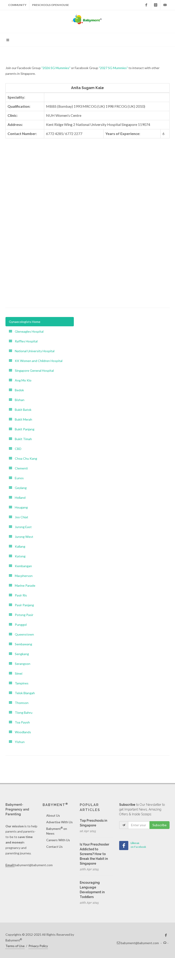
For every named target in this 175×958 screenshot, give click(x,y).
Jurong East (22, 527)
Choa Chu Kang (24, 458)
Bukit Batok (21, 410)
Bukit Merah (22, 419)
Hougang (20, 507)
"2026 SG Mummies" (56, 68)
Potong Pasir (22, 615)
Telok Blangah (23, 693)
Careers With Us (58, 840)
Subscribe (159, 825)
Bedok (18, 390)
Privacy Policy (38, 946)
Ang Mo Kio (21, 380)
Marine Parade (23, 585)
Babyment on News (56, 830)
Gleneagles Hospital (28, 331)
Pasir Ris (19, 595)
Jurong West (22, 537)
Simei (17, 673)
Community (17, 5)
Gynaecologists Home (24, 322)
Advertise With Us (59, 822)
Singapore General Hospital (33, 370)
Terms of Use (15, 946)
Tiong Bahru (22, 712)
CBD (16, 449)
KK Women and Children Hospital (37, 361)
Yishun (18, 742)
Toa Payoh (21, 722)
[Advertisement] (87, 267)
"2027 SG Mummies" (113, 68)
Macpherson (22, 576)
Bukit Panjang (23, 429)
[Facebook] (146, 5)
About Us (53, 815)
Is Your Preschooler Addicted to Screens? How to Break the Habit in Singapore (94, 854)
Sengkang (20, 654)
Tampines (20, 683)
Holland (19, 497)
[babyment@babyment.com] (165, 5)
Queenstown (23, 634)
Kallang (18, 546)
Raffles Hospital (25, 341)
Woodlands (21, 732)
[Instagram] (155, 5)
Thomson (20, 703)
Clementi (20, 468)
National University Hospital (33, 351)
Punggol (19, 624)
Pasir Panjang (23, 605)
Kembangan (22, 566)
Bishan (18, 400)
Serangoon (21, 664)
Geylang (19, 488)
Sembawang (22, 644)
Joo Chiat (20, 517)
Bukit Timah (22, 439)
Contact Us (54, 846)
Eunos (18, 478)
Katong (19, 556)
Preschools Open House (50, 5)
